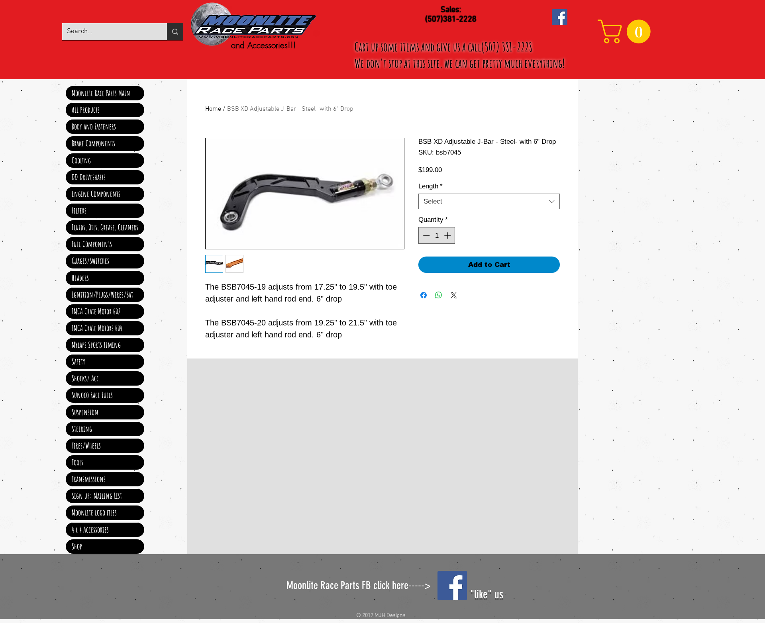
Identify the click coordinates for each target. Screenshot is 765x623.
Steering (82, 429)
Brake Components (93, 143)
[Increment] (448, 235)
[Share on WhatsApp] (438, 295)
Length (430, 186)
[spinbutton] (437, 235)
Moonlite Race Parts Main (101, 93)
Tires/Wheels (86, 446)
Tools (77, 462)
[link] (627, 31)
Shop (77, 546)
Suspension (85, 412)
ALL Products (86, 110)
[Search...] (175, 31)
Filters (79, 211)
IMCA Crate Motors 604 (97, 328)
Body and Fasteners (94, 126)
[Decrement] (426, 235)
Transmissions (89, 479)
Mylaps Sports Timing (96, 345)
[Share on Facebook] (423, 295)
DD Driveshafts (89, 177)
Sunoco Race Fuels (92, 395)
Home (213, 109)
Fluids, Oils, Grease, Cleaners (105, 227)
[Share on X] (454, 295)
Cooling (81, 160)
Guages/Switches (90, 261)
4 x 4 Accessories (90, 530)
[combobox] (489, 201)
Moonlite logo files (94, 512)
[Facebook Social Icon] (559, 17)
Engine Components (96, 194)
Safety (78, 361)
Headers (80, 278)
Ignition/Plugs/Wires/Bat (102, 295)
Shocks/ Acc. (86, 378)
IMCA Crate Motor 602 (96, 311)
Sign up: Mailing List (97, 496)
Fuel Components (92, 244)
